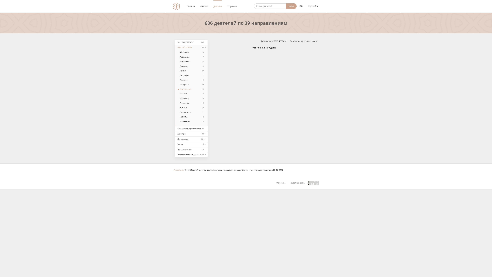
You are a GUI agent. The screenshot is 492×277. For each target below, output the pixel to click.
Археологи (192, 57)
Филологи (192, 98)
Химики (192, 107)
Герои (190, 144)
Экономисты (192, 112)
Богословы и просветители (190, 128)
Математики (192, 89)
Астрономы (192, 61)
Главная (191, 6)
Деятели (217, 6)
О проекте (232, 6)
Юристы (192, 117)
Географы (192, 75)
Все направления (190, 42)
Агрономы (192, 52)
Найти (291, 6)
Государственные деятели (190, 154)
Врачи (192, 71)
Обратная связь (298, 183)
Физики (192, 93)
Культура (190, 134)
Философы (192, 103)
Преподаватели (190, 149)
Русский (312, 6)
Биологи (192, 66)
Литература (190, 139)
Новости (204, 6)
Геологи (192, 80)
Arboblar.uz (179, 170)
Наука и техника (190, 47)
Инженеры (192, 121)
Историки (192, 84)
